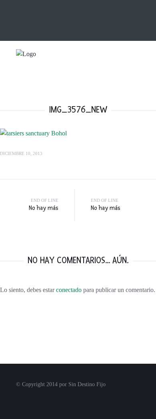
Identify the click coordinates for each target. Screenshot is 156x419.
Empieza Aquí (59, 77)
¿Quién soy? (64, 7)
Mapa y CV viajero (105, 7)
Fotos (48, 92)
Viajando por (112, 77)
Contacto (42, 20)
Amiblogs (69, 20)
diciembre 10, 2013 (21, 153)
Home (38, 7)
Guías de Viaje (93, 92)
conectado (69, 289)
